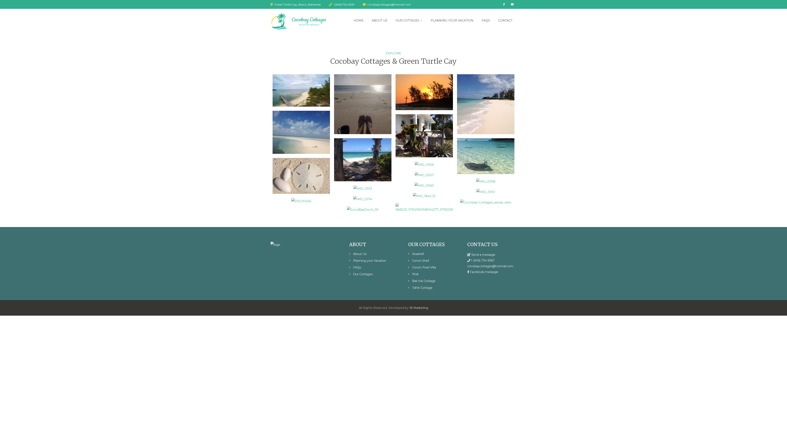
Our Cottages (363, 274)
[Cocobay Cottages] (299, 21)
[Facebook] (504, 4)
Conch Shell (420, 261)
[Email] (512, 4)
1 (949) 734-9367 (344, 4)
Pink (415, 274)
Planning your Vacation (369, 261)
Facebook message (483, 272)
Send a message (483, 255)
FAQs (357, 267)
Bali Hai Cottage (424, 281)
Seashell (418, 254)
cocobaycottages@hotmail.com (389, 4)
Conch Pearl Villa (424, 267)
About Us (359, 254)
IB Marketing (418, 308)
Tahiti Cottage (422, 288)
